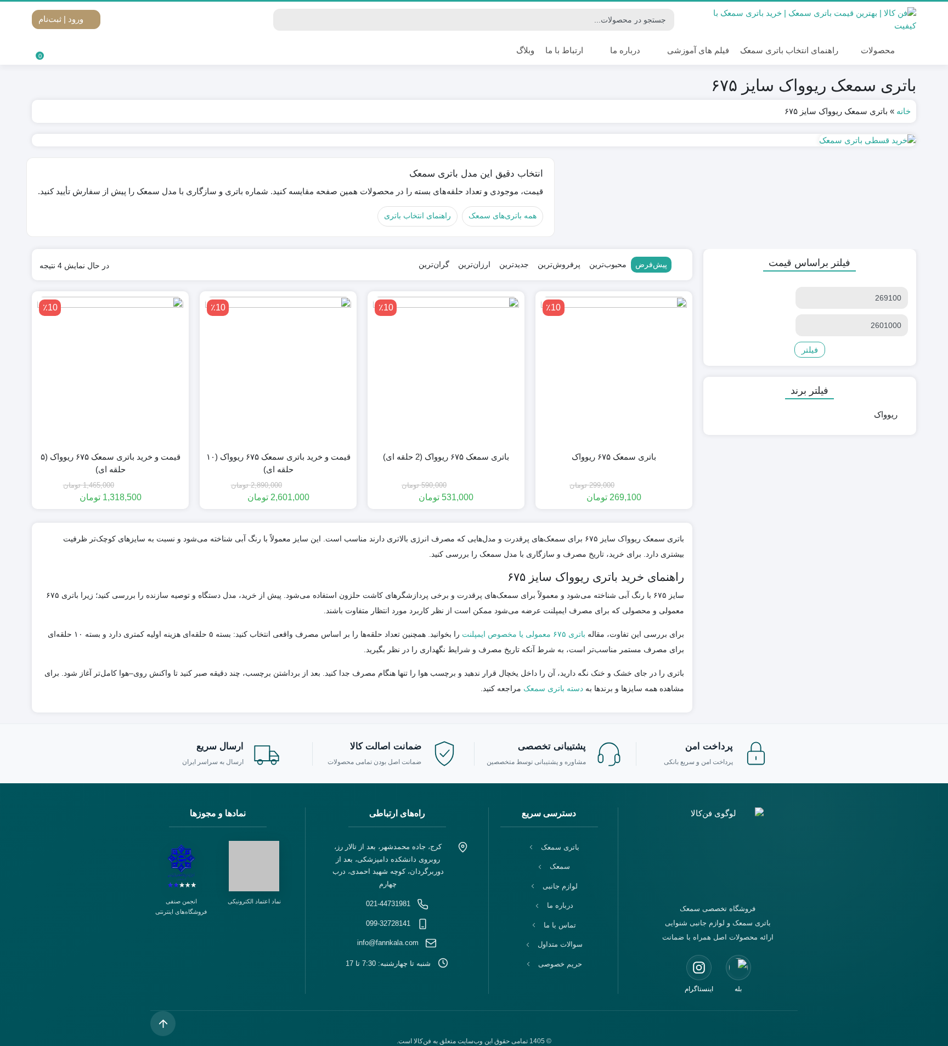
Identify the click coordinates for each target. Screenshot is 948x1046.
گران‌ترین (434, 264)
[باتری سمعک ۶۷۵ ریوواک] (614, 370)
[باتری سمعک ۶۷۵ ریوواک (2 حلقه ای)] (446, 370)
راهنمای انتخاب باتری (417, 216)
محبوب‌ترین (608, 264)
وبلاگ (525, 50)
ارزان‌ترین (474, 264)
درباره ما (625, 50)
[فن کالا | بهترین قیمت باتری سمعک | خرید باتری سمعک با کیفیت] (809, 19)
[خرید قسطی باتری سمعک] (474, 140)
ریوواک (886, 414)
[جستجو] (283, 20)
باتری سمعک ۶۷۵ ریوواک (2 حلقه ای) (446, 456)
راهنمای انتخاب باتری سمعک (789, 50)
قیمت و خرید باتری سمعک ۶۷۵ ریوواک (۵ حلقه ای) (110, 463)
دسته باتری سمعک (553, 688)
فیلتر (810, 349)
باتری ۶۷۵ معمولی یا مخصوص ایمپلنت (523, 634)
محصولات (877, 50)
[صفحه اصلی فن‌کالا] (718, 848)
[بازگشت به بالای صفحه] (163, 1023)
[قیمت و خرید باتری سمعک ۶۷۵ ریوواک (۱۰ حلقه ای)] (278, 370)
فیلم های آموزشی (698, 50)
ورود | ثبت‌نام (62, 19)
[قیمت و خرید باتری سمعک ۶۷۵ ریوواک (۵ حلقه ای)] (110, 370)
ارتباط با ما (564, 50)
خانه (903, 111)
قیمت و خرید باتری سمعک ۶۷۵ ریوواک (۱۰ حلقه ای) (278, 463)
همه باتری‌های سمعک (503, 216)
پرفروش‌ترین (559, 264)
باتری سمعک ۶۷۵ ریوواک (614, 456)
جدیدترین (514, 264)
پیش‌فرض (651, 264)
